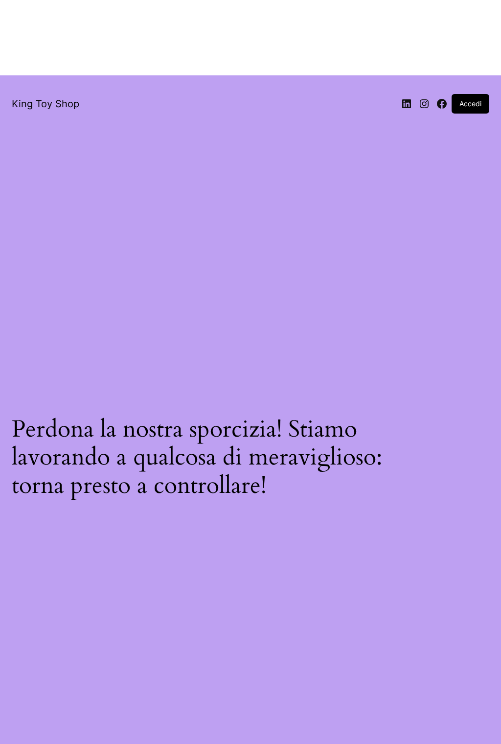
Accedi (470, 103)
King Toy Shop (45, 104)
